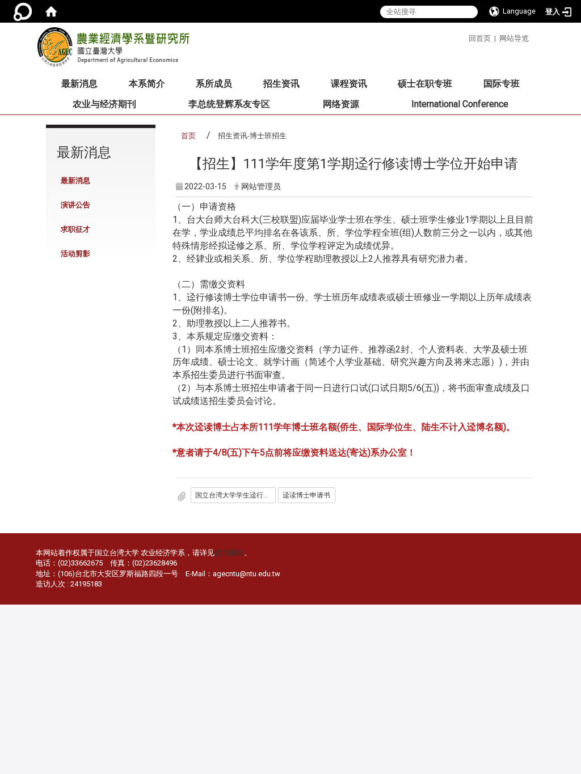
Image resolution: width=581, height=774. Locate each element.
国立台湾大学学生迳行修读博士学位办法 (235, 495)
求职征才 (75, 229)
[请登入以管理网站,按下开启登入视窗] (23, 11)
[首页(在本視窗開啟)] (51, 11)
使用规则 (229, 552)
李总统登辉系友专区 (229, 104)
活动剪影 (75, 253)
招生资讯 (281, 83)
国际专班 (501, 83)
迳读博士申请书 (306, 495)
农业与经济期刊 (104, 104)
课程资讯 (349, 83)
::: (464, 36)
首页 (188, 135)
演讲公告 (75, 205)
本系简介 (147, 83)
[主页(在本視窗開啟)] (113, 50)
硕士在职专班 (425, 83)
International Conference (459, 104)
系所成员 (214, 83)
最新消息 (79, 83)
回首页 (480, 38)
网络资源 (341, 104)
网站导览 (514, 38)
